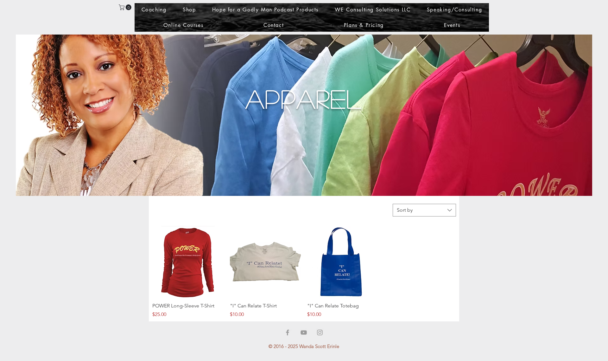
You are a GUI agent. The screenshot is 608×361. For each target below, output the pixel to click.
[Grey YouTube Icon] (303, 332)
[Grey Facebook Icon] (287, 332)
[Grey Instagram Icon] (320, 332)
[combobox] (424, 210)
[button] (126, 7)
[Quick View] (188, 261)
